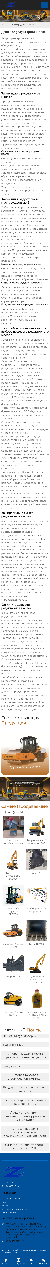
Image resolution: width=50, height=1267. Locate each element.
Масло (5, 1202)
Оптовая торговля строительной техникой (25, 1076)
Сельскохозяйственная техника (15, 1209)
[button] (43, 750)
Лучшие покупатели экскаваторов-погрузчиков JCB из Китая (25, 1116)
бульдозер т (11, 1066)
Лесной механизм (9, 1213)
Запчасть (6, 1206)
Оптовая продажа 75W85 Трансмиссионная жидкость (25, 1055)
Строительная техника (11, 1198)
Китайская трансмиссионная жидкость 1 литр (25, 1101)
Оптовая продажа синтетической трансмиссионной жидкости (25, 1132)
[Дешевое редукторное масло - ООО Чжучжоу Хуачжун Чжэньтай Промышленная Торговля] (11, 5)
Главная (5, 25)
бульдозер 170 (13, 1044)
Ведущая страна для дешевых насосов (25, 1089)
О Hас (31, 1261)
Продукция (19, 1261)
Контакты (43, 1261)
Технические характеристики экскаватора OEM (25, 1146)
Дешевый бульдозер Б (19, 1036)
